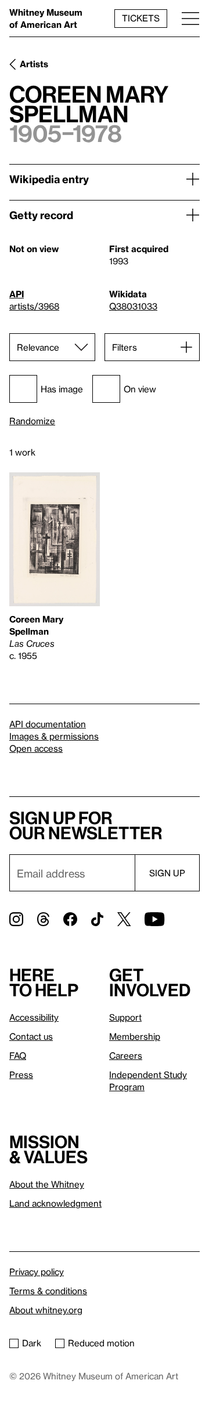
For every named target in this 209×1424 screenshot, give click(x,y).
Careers (125, 1055)
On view (140, 389)
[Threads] (43, 919)
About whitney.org (45, 1310)
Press (21, 1074)
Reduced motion (101, 1343)
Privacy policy (36, 1271)
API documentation (47, 724)
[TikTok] (97, 919)
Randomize (32, 421)
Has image (62, 389)
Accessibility (34, 1017)
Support (125, 1017)
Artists (34, 64)
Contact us (31, 1036)
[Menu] (190, 18)
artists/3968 (34, 306)
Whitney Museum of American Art (45, 18)
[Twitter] (124, 919)
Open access (36, 748)
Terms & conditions (48, 1290)
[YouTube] (154, 919)
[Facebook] (70, 919)
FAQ (17, 1055)
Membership (134, 1036)
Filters (124, 347)
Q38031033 (133, 306)
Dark (31, 1343)
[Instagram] (16, 919)
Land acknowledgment (55, 1203)
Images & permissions (54, 736)
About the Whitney (46, 1184)
